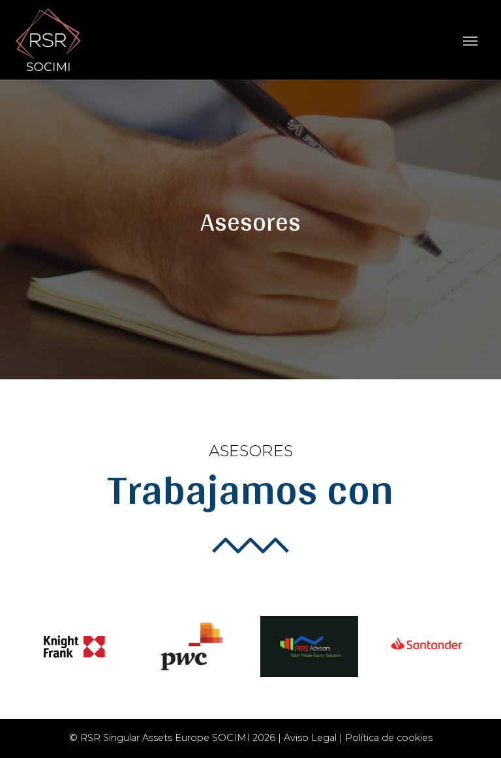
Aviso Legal (310, 738)
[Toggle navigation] (470, 39)
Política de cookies (389, 738)
